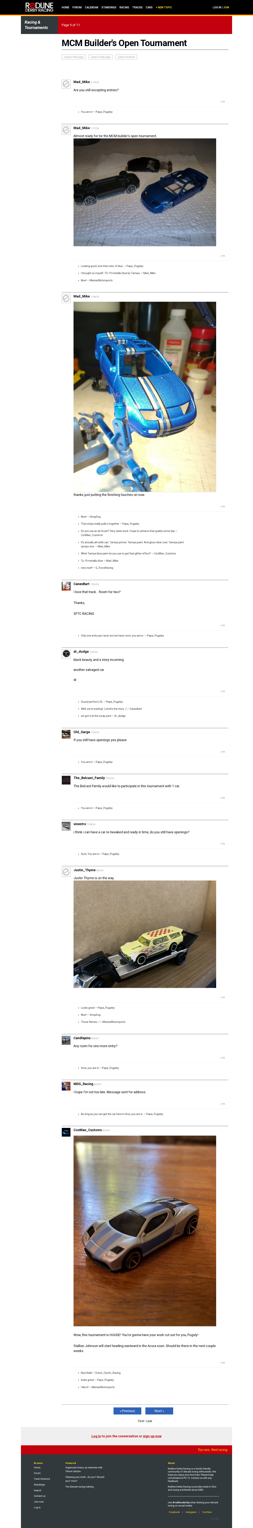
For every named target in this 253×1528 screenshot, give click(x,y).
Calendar (91, 7)
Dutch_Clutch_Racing (108, 1372)
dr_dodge (120, 715)
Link (223, 101)
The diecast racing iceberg (79, 1486)
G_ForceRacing (104, 567)
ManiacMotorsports (101, 280)
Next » (159, 1411)
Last (149, 1421)
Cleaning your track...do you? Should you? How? (84, 1479)
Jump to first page (73, 57)
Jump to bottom (126, 57)
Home (65, 7)
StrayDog (95, 516)
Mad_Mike (149, 273)
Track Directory (42, 1478)
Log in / (221, 7)
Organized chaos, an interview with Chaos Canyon (83, 1469)
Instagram (191, 1512)
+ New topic (164, 7)
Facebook (174, 1512)
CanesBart (136, 708)
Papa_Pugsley (104, 111)
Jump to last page (100, 57)
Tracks (137, 7)
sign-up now (152, 1436)
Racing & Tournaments (36, 25)
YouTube (207, 1512)
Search (37, 1490)
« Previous (127, 1411)
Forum (77, 7)
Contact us (39, 1496)
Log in (96, 1436)
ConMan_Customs (92, 535)
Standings (108, 7)
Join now (39, 1501)
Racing (124, 7)
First (141, 1421)
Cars (149, 7)
